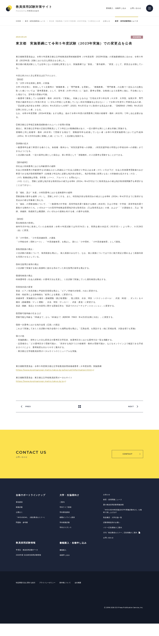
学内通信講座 (65, 512)
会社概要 (78, 583)
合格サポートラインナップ (30, 495)
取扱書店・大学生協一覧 (112, 517)
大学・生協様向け (69, 495)
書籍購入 (63, 550)
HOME (18, 21)
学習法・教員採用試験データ (27, 550)
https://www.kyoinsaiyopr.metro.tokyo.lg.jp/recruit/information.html (54, 370)
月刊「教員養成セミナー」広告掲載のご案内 (120, 533)
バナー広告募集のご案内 (112, 527)
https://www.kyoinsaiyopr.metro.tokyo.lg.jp (40, 381)
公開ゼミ (19, 512)
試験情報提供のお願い (111, 522)
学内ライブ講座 (66, 507)
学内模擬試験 (65, 522)
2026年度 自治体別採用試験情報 (28, 555)
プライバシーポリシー (47, 583)
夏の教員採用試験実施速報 (113, 505)
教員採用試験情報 (26, 542)
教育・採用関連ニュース (112, 500)
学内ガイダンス (66, 527)
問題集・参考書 (22, 522)
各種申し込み (65, 555)
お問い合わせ (135, 8)
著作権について (65, 583)
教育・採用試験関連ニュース (35, 21)
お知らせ (106, 21)
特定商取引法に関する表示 (25, 583)
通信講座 (19, 502)
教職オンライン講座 (67, 517)
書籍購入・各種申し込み (116, 8)
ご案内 (62, 502)
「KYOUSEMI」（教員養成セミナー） (31, 517)
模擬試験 (19, 507)
